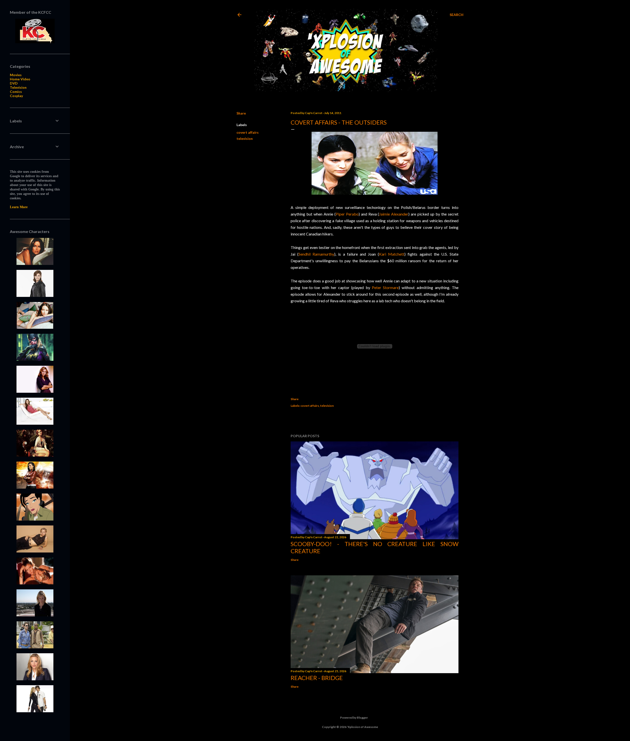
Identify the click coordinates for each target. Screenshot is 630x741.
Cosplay (16, 96)
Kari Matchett (391, 254)
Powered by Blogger (354, 717)
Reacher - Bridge (317, 677)
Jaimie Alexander (393, 214)
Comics (16, 91)
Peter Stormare (385, 287)
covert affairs (247, 132)
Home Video (20, 79)
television (244, 138)
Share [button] (241, 113)
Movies (16, 75)
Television (18, 87)
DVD (14, 83)
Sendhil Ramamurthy (316, 254)
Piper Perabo (347, 214)
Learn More (19, 207)
